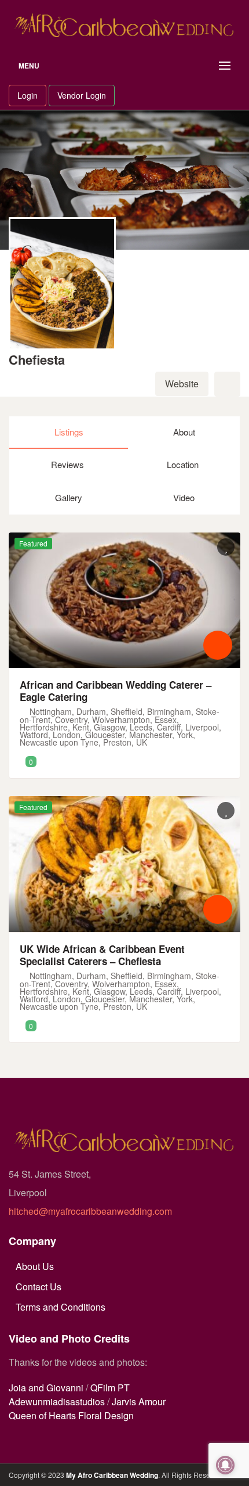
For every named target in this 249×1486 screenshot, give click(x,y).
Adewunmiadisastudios (57, 1401)
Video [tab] (184, 497)
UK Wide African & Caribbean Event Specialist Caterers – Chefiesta (102, 955)
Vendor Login (81, 95)
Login (27, 95)
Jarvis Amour (139, 1401)
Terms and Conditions (60, 1307)
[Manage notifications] (225, 1465)
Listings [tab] (68, 432)
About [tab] (184, 432)
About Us (35, 1266)
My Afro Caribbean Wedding (112, 1475)
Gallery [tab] (68, 497)
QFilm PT (110, 1387)
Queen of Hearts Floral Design (71, 1415)
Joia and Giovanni (46, 1387)
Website (182, 383)
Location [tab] (183, 464)
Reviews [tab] (67, 464)
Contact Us (38, 1286)
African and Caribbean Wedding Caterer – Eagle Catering (115, 691)
